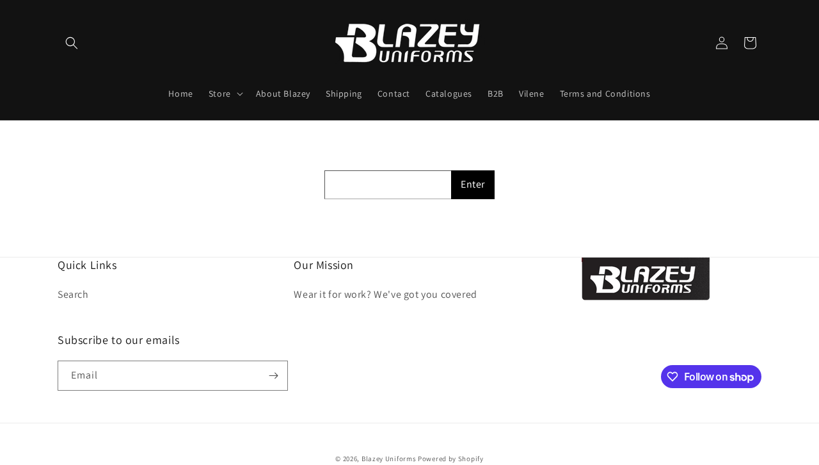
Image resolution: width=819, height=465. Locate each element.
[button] (72, 43)
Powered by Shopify (451, 458)
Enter (473, 184)
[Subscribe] (273, 376)
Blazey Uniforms (389, 458)
